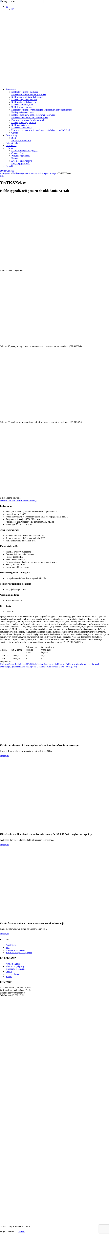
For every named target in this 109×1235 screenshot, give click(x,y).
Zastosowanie (21, 500)
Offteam (21, 1231)
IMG (2, 176)
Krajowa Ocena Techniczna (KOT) (16, 664)
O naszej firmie (18, 153)
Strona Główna (7, 171)
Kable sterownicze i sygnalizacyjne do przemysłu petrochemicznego (41, 110)
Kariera (14, 158)
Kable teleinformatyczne (22, 104)
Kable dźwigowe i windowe (24, 99)
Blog (13, 138)
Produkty (32, 500)
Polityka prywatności (20, 163)
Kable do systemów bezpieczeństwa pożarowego (33, 115)
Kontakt (9, 166)
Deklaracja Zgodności (10, 666)
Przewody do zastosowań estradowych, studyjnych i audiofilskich (40, 130)
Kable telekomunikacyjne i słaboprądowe (29, 117)
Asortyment (11, 89)
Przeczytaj (4, 756)
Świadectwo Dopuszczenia (44, 664)
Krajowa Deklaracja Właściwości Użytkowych (78, 664)
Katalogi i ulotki (13, 143)
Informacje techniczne (21, 140)
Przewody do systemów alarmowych (27, 120)
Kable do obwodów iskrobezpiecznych (28, 94)
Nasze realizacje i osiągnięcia (24, 150)
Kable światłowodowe (21, 127)
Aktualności (11, 145)
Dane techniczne (7, 500)
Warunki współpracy (20, 156)
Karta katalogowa (28, 666)
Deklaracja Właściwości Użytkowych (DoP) (57, 666)
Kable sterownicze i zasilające (24, 92)
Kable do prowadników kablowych (27, 97)
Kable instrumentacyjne (22, 107)
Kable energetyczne (20, 125)
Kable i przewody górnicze (23, 122)
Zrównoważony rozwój (22, 161)
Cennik (14, 133)
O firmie (9, 148)
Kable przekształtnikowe (22, 112)
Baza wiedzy (11, 135)
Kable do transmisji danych (23, 102)
